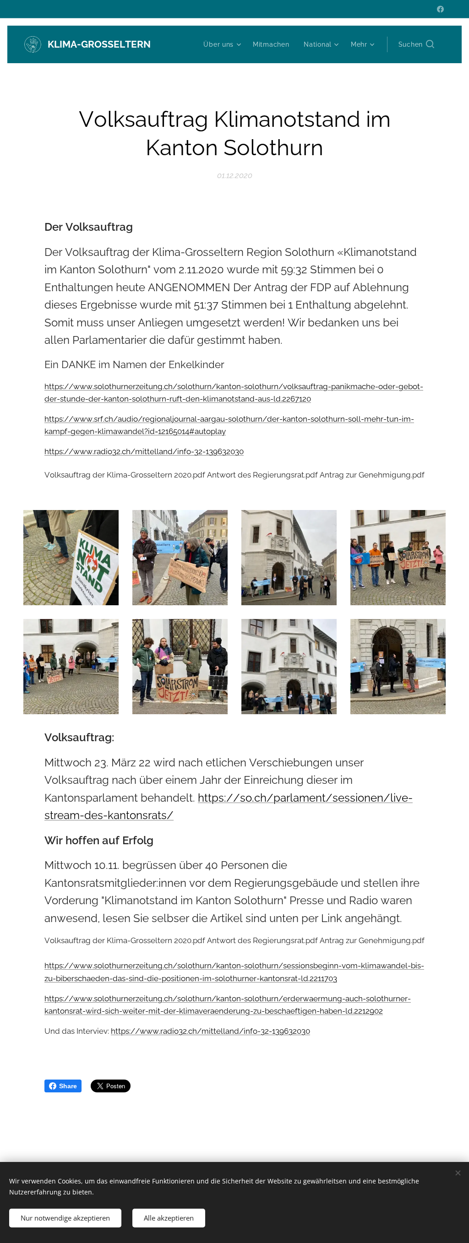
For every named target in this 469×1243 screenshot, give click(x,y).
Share (68, 1086)
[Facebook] (440, 9)
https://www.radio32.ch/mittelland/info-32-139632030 (144, 451)
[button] (416, 44)
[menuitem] (223, 44)
